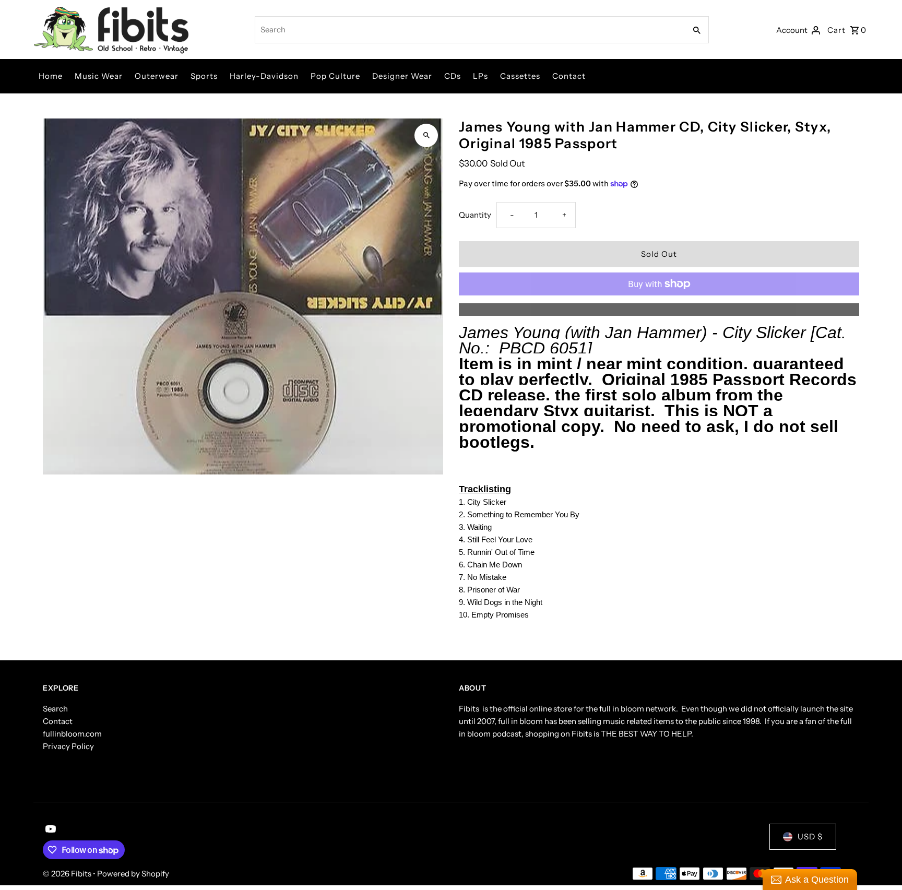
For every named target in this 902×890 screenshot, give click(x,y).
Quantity (475, 215)
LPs (480, 76)
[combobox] (469, 30)
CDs (452, 76)
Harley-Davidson (264, 76)
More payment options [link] (659, 309)
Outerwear (157, 76)
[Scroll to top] (880, 862)
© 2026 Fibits (68, 874)
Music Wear (99, 76)
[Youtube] (49, 830)
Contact (569, 76)
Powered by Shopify (133, 874)
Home (51, 76)
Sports (204, 76)
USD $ (810, 836)
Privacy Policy (68, 746)
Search (55, 709)
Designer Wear (402, 76)
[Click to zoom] (426, 135)
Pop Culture (335, 76)
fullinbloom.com (72, 734)
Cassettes (520, 76)
